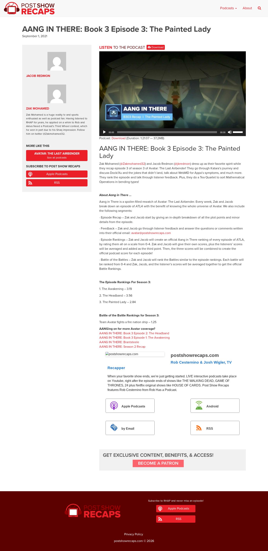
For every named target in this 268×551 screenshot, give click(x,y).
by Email (127, 428)
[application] (172, 132)
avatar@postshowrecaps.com (151, 233)
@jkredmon (182, 164)
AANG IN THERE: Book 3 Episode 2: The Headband (134, 333)
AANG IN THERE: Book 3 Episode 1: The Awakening (134, 338)
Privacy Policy (133, 534)
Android (212, 406)
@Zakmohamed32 (132, 164)
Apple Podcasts (133, 406)
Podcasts (227, 8)
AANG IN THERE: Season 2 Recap (122, 347)
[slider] (238, 131)
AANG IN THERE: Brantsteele (119, 342)
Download (157, 47)
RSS (209, 428)
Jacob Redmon (38, 76)
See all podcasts (56, 155)
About (247, 8)
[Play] (104, 132)
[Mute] (230, 132)
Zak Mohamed (37, 109)
